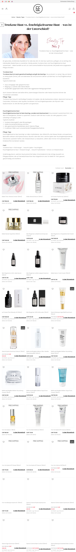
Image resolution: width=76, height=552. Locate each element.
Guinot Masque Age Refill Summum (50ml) (61, 313)
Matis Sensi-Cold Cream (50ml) (60, 273)
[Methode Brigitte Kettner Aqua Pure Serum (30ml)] (38, 376)
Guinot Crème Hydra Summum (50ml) (62, 502)
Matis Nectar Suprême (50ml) (11, 234)
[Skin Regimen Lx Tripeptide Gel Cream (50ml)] (62, 220)
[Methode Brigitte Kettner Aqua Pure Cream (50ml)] (62, 376)
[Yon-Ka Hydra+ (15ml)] (13, 416)
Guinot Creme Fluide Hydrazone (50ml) (36, 503)
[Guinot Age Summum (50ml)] (13, 529)
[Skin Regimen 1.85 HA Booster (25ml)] (38, 298)
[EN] (11, 1)
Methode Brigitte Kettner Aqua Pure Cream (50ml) (61, 391)
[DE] (2, 1)
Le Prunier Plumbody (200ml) (59, 196)
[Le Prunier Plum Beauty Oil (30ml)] (13, 298)
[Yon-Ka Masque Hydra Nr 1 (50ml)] (13, 488)
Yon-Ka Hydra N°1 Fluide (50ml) (11, 465)
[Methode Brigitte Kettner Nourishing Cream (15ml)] (13, 376)
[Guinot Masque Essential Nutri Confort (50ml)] (62, 529)
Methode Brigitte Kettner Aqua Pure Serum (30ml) (37, 391)
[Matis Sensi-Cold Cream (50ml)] (62, 259)
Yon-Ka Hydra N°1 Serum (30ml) (36, 465)
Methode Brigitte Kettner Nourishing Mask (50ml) (61, 352)
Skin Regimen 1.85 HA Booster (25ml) (37, 312)
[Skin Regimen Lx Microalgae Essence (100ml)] (38, 259)
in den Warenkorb (19, 201)
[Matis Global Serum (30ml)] (38, 182)
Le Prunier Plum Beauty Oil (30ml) (12, 312)
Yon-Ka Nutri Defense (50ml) (35, 430)
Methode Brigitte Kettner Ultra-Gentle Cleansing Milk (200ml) (37, 352)
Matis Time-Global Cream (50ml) (12, 196)
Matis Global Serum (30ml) (34, 196)
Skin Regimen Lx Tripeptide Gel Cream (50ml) (62, 235)
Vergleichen (3, 175)
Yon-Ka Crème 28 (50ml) (58, 465)
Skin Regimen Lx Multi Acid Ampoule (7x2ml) (37, 235)
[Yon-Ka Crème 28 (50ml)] (62, 451)
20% (72, 289)
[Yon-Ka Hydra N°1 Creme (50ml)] (62, 416)
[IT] (8, 1)
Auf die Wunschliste (3, 173)
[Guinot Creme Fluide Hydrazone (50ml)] (38, 488)
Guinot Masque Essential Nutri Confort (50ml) (62, 544)
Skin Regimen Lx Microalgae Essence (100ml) (37, 274)
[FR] (5, 1)
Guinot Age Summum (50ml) (10, 543)
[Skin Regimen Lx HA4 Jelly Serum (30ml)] (13, 259)
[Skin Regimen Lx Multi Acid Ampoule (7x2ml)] (38, 220)
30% (72, 442)
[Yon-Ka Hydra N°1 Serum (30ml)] (38, 451)
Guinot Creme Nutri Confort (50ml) (36, 543)
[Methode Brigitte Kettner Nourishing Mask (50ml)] (62, 337)
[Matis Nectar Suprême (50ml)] (13, 220)
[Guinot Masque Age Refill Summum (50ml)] (62, 298)
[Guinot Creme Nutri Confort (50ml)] (38, 529)
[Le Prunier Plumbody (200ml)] (62, 182)
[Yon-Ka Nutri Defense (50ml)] (38, 416)
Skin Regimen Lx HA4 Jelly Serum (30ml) (11, 274)
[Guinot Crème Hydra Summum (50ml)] (62, 488)
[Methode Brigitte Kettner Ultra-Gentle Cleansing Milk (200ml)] (38, 337)
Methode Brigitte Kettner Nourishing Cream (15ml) (12, 391)
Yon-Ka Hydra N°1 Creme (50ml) (60, 430)
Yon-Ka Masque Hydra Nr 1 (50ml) (12, 502)
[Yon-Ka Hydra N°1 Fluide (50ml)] (13, 451)
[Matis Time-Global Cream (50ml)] (13, 182)
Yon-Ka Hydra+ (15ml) (8, 430)
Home (13, 17)
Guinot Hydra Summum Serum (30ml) (13, 351)
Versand (61, 201)
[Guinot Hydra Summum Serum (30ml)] (13, 337)
